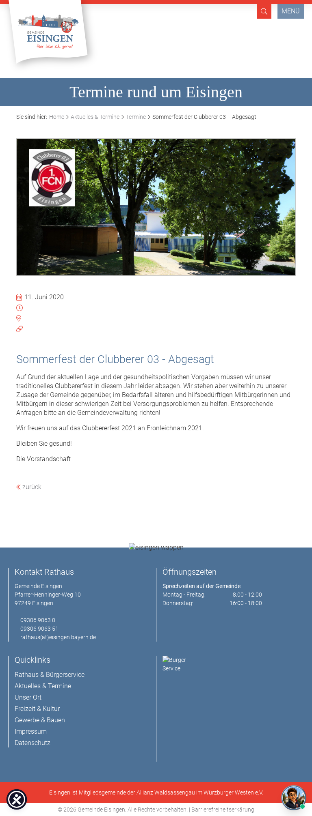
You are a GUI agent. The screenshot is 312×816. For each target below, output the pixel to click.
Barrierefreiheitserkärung (222, 809)
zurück (31, 487)
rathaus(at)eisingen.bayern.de (58, 637)
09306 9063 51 (39, 628)
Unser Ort (28, 697)
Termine (136, 117)
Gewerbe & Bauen (40, 720)
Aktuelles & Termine (95, 117)
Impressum (31, 731)
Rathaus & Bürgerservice (49, 675)
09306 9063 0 (37, 620)
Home (56, 117)
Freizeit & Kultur (37, 709)
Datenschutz (32, 743)
